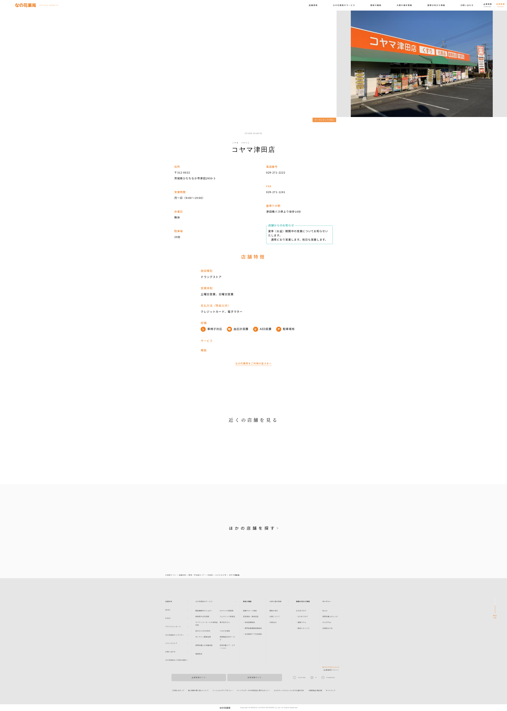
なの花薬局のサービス (344, 5)
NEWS (167, 610)
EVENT (168, 618)
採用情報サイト (255, 677)
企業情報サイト (199, 677)
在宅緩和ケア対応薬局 (253, 634)
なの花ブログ (301, 610)
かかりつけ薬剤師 (226, 610)
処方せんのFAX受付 (202, 631)
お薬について (274, 616)
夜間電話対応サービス (227, 638)
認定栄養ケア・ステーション (227, 646)
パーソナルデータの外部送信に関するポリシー (253, 690)
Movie (324, 610)
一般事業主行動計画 (315, 690)
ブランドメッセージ (173, 626)
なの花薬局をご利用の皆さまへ (253, 363)
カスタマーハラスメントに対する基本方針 (289, 690)
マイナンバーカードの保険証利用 (206, 623)
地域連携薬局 (250, 622)
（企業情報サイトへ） (330, 668)
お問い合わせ (467, 5)
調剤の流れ (273, 610)
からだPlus (326, 622)
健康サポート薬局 (250, 610)
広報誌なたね (327, 628)
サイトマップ (330, 690)
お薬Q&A (273, 622)
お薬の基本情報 (404, 5)
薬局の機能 (375, 5)
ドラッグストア (171, 643)
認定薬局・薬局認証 (251, 616)
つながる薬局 (225, 631)
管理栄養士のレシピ (330, 616)
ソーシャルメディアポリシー (222, 690)
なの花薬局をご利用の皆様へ (176, 660)
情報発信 (198, 654)
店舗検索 (313, 5)
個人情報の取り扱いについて (198, 690)
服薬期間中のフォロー (204, 610)
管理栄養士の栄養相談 (204, 645)
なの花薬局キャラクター (174, 635)
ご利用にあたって (178, 690)
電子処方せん (225, 622)
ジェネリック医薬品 (227, 616)
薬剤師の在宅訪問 (202, 616)
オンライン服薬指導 (203, 637)
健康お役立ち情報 (436, 5)
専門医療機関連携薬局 (253, 628)
